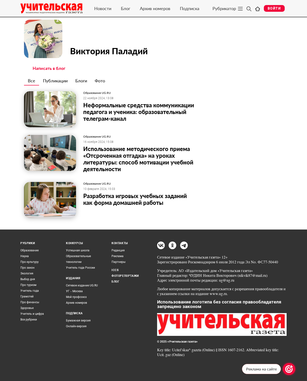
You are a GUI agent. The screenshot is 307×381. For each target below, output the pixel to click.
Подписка (189, 8)
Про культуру (29, 262)
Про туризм (28, 285)
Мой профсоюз (76, 297)
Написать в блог (49, 68)
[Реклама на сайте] (289, 369)
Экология (26, 273)
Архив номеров (155, 8)
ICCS (115, 270)
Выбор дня (27, 279)
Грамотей (27, 296)
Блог (125, 8)
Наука (24, 256)
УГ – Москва (74, 291)
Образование (29, 250)
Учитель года (29, 290)
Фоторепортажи (125, 276)
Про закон (27, 267)
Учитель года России (80, 267)
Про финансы (29, 302)
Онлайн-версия (76, 326)
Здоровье (27, 308)
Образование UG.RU (97, 93)
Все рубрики (28, 319)
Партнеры (118, 262)
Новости (102, 8)
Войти (274, 8)
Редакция (118, 250)
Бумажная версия (78, 320)
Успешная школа (77, 250)
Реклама (118, 256)
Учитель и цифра (32, 313)
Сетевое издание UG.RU (82, 285)
